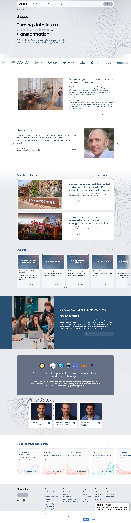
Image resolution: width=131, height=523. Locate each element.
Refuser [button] (93, 519)
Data (46, 494)
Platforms (48, 499)
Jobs (107, 492)
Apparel (65, 504)
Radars (85, 494)
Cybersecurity (49, 504)
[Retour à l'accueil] (23, 4)
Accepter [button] (86, 519)
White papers (87, 497)
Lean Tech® (97, 494)
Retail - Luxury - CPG (69, 499)
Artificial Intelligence (51, 497)
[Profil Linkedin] (39, 149)
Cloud (47, 501)
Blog (84, 492)
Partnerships (98, 499)
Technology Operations (52, 509)
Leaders (96, 497)
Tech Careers (110, 494)
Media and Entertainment (71, 501)
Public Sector (67, 497)
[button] (37, 4)
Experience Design (50, 506)
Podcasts (85, 501)
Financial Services (68, 492)
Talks (84, 499)
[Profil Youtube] (18, 500)
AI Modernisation (50, 492)
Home (18, 9)
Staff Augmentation (51, 511)
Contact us (108, 4)
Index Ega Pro (110, 497)
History (96, 492)
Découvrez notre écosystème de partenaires (99, 334)
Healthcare (66, 494)
